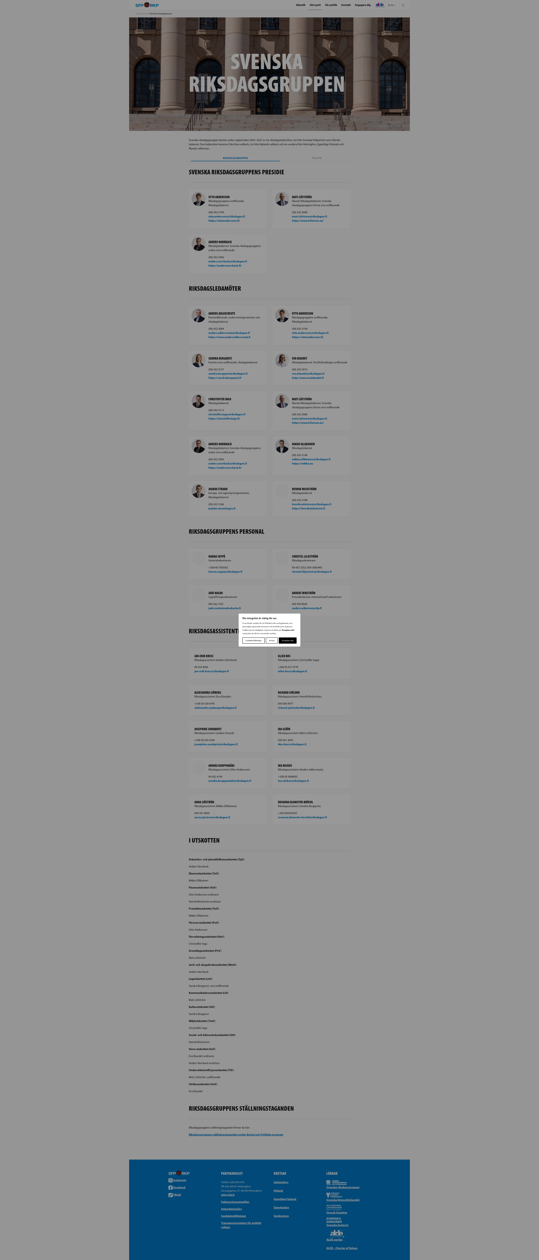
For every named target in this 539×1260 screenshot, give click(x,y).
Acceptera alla (288, 640)
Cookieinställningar (253, 640)
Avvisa (272, 640)
